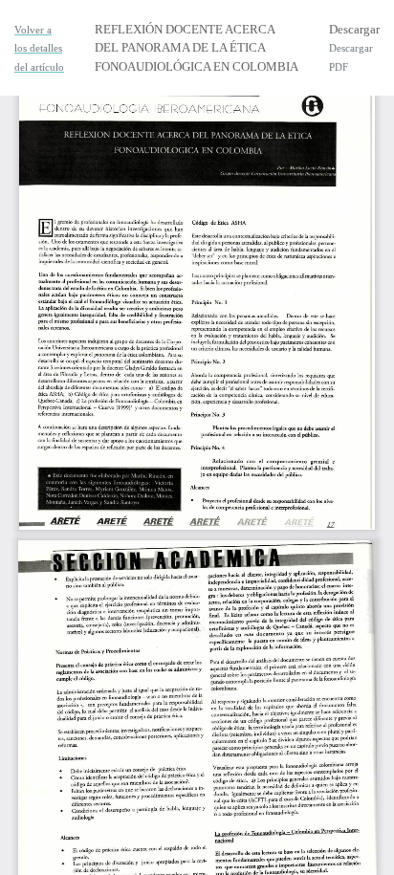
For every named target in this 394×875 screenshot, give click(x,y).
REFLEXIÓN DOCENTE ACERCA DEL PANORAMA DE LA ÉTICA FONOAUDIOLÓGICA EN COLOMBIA (196, 48)
